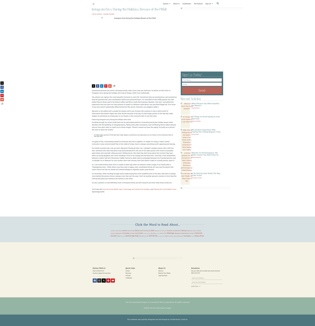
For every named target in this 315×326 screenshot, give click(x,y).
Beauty (149, 230)
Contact (128, 271)
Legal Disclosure (162, 275)
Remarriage (123, 236)
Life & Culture (97, 14)
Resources (128, 273)
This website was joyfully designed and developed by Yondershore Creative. (157, 319)
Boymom (164, 230)
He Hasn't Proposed (146, 233)
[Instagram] (99, 280)
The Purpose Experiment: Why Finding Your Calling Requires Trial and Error (205, 132)
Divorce (195, 230)
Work (202, 236)
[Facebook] (95, 280)
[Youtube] (113, 280)
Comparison (177, 230)
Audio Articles (130, 230)
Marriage (170, 233)
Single (166, 236)
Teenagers (187, 236)
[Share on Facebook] (97, 86)
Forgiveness (118, 233)
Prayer (119, 236)
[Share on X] (93, 86)
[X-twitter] (104, 280)
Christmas (170, 230)
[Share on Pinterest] (105, 86)
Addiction (113, 230)
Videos (197, 236)
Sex (158, 236)
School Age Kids (132, 236)
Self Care (141, 236)
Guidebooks (129, 278)
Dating (183, 231)
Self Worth (153, 236)
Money (187, 233)
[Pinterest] (108, 280)
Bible (153, 231)
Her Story (153, 233)
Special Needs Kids (178, 236)
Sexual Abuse (161, 236)
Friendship (126, 233)
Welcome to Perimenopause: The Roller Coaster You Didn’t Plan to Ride (204, 155)
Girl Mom (132, 233)
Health (140, 233)
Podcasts (128, 275)
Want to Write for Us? (98, 271)
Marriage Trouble (179, 233)
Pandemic (191, 233)
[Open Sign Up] (212, 3)
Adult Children (118, 230)
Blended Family (158, 230)
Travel (192, 236)
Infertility (157, 233)
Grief (136, 233)
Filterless (113, 233)
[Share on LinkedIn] (101, 86)
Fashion (199, 230)
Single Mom (170, 236)
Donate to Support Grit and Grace (102, 273)
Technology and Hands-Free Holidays (136, 189)
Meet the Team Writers (164, 273)
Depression (189, 230)
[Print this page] (110, 86)
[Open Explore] (170, 3)
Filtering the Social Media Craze (164, 189)
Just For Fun (163, 233)
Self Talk (146, 236)
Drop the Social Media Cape (112, 189)
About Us (160, 271)
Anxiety (124, 230)
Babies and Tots (140, 231)
